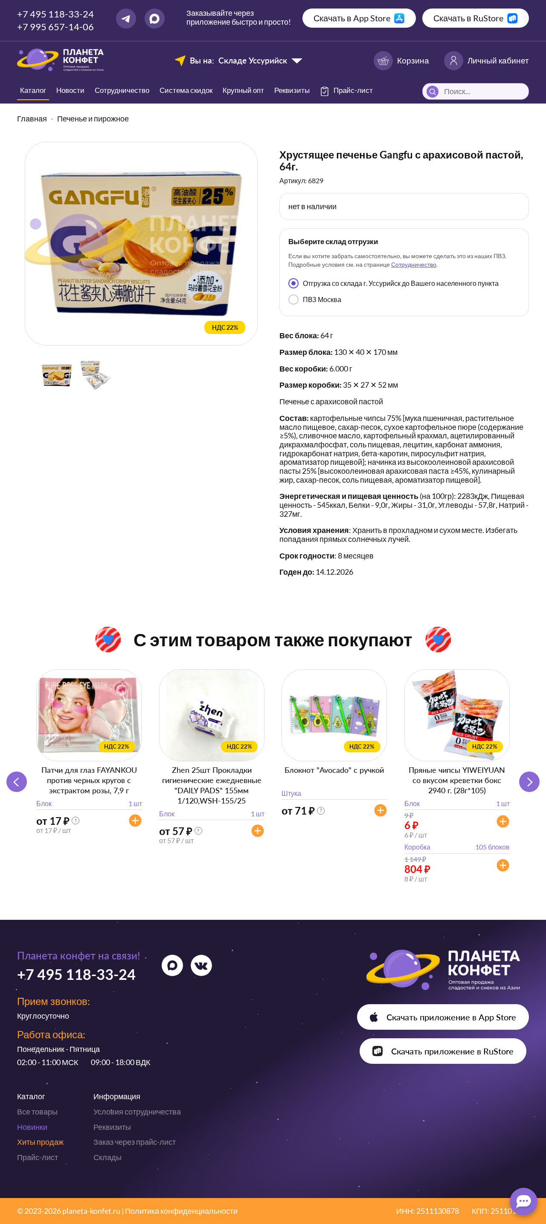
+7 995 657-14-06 (55, 26)
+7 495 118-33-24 (55, 14)
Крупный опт (243, 90)
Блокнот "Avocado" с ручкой (334, 770)
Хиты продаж (40, 1141)
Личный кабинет (498, 60)
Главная (32, 118)
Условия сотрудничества (137, 1111)
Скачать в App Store (352, 18)
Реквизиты (292, 90)
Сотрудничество (122, 90)
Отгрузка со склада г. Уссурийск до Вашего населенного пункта (401, 283)
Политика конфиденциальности (181, 1210)
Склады (107, 1157)
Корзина (413, 60)
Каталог (33, 90)
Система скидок (186, 90)
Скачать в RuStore (468, 18)
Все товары (37, 1111)
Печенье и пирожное (93, 118)
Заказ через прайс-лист (134, 1141)
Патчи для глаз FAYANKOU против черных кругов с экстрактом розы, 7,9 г (89, 780)
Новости (70, 90)
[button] (529, 782)
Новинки (32, 1127)
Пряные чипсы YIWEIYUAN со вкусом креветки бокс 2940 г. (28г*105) (457, 780)
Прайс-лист (37, 1157)
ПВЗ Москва (322, 299)
